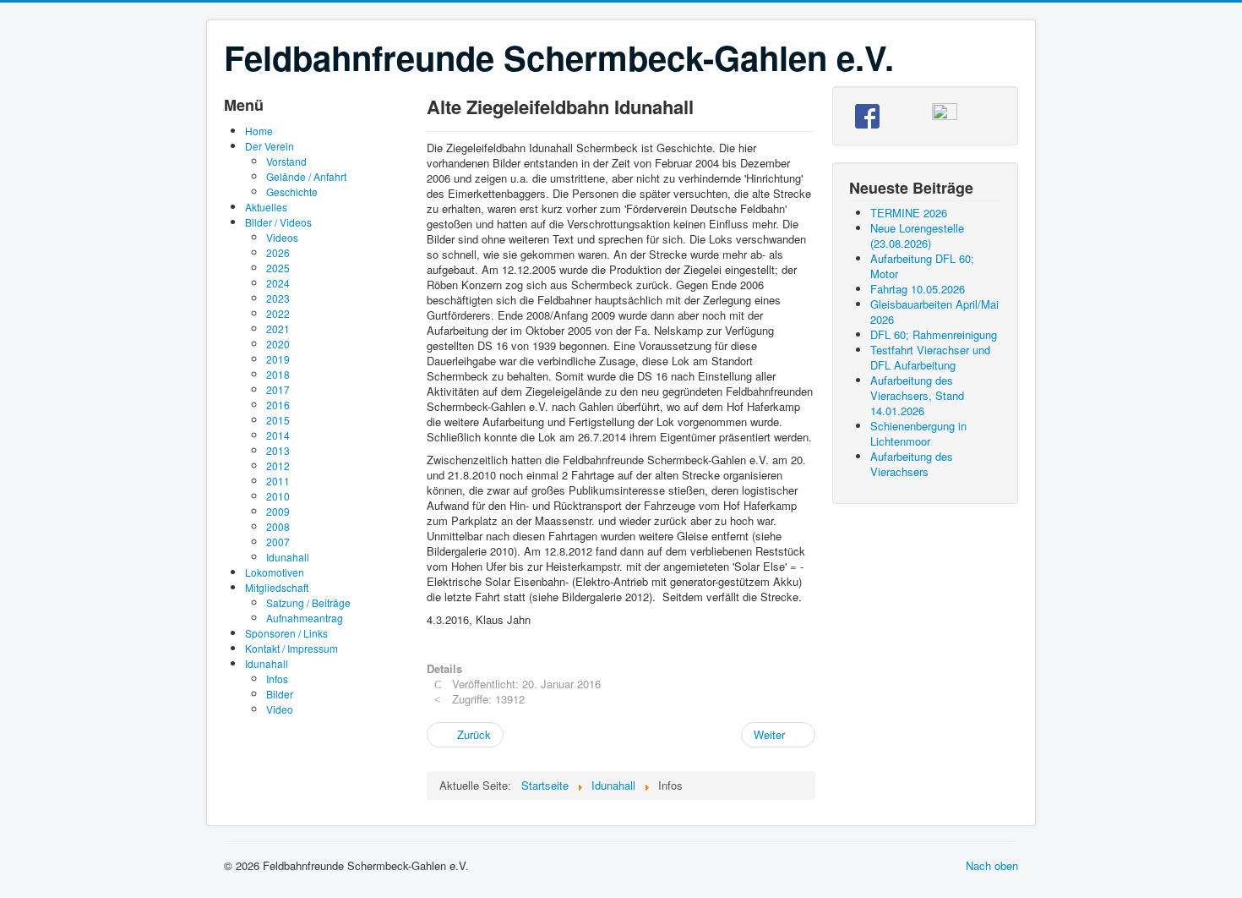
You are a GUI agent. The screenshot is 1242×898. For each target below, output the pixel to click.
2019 (278, 359)
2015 (278, 420)
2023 (278, 298)
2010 (278, 496)
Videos (282, 237)
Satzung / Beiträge (308, 602)
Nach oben (992, 865)
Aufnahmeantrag (304, 618)
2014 (278, 435)
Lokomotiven (274, 572)
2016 (278, 404)
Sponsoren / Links (286, 633)
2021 (278, 328)
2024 (278, 283)
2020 (278, 344)
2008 (278, 526)
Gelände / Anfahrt (306, 176)
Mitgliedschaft (276, 587)
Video (279, 709)
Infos (277, 678)
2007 (278, 541)
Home (259, 130)
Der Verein (269, 146)
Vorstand (286, 161)
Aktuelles (266, 207)
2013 (278, 450)
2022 (278, 313)
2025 (278, 267)
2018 (278, 374)
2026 (278, 252)
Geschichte (292, 191)
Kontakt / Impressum (291, 648)
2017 (278, 389)
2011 (278, 481)
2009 (278, 511)
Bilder (279, 694)
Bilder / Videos (278, 222)
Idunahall (287, 557)
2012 (278, 465)
